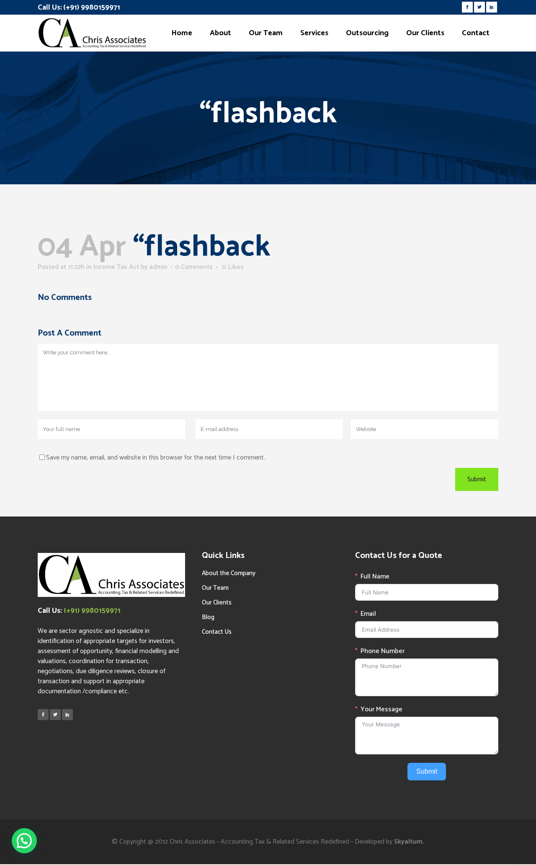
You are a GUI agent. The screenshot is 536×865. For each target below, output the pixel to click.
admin (158, 267)
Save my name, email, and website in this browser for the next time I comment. (155, 457)
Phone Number (383, 651)
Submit (426, 771)
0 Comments (194, 267)
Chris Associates (192, 841)
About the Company (228, 573)
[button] (24, 840)
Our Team (215, 588)
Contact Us (217, 632)
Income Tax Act (116, 267)
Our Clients (217, 602)
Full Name (375, 577)
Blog (208, 617)
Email (368, 614)
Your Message (381, 710)
